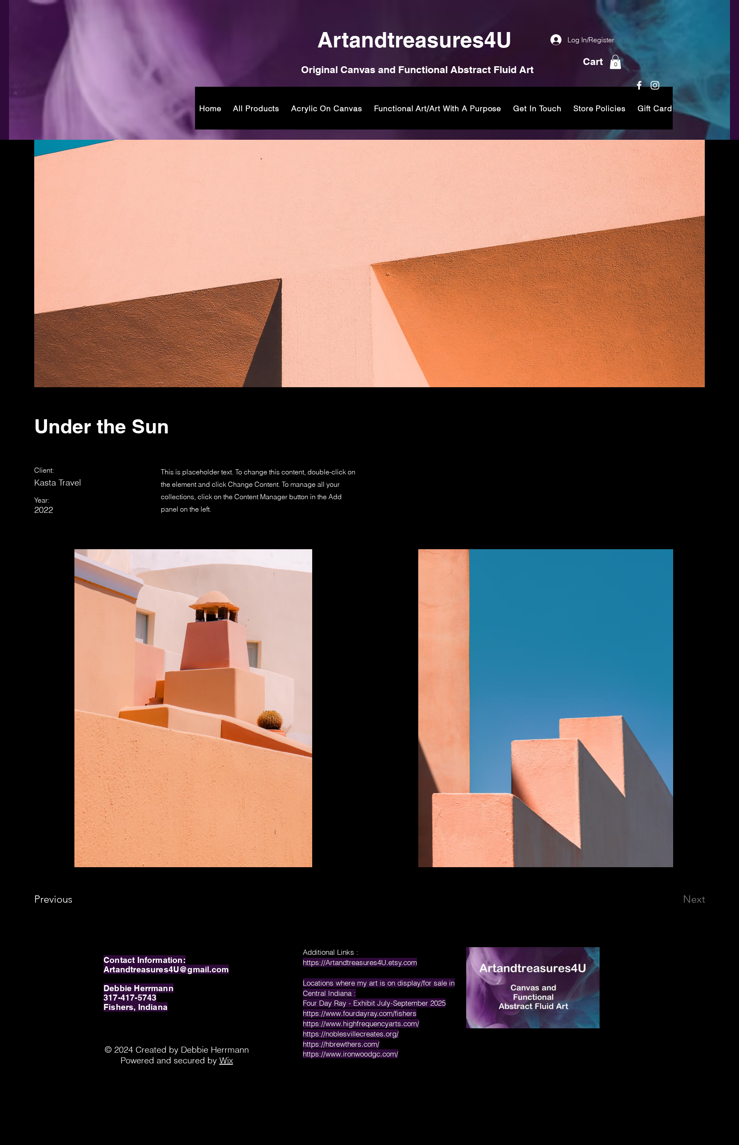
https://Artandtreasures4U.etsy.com (360, 962)
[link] (615, 62)
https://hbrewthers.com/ (341, 1043)
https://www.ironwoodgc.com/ (350, 1053)
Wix (226, 1060)
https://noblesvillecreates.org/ (351, 1033)
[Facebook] (639, 85)
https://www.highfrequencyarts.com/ (361, 1023)
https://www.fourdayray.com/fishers (360, 1013)
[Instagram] (655, 85)
